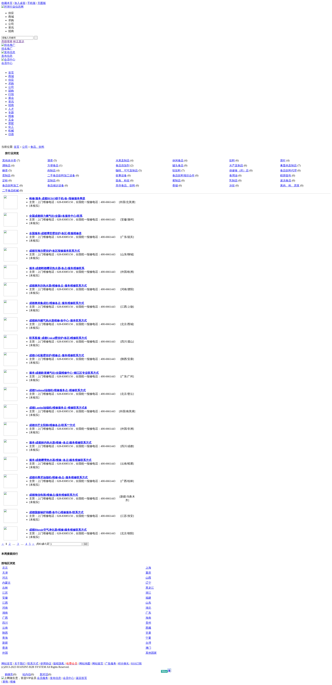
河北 (5, 577)
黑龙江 (150, 587)
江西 (5, 602)
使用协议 (45, 663)
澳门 (148, 647)
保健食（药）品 (239, 170)
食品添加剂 (123, 165)
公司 (25, 146)
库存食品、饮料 (125, 185)
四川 (5, 622)
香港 (5, 647)
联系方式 (32, 663)
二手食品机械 (10, 190)
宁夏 (148, 637)
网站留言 (97, 663)
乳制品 (233, 180)
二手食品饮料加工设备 (61, 175)
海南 (148, 617)
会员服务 (42, 678)
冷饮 (232, 185)
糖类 (5, 170)
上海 (148, 567)
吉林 (5, 587)
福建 (148, 597)
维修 (13, 681)
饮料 (232, 160)
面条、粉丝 (123, 180)
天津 (5, 572)
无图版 (42, 3)
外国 (5, 652)
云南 (5, 627)
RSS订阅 (136, 663)
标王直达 (18, 41)
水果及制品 (123, 160)
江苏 (5, 592)
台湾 (148, 642)
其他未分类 (9, 160)
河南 (5, 607)
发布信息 (55, 678)
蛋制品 (6, 175)
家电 (5, 681)
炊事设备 (121, 175)
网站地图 (84, 663)
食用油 (233, 175)
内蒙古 (6, 582)
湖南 (5, 612)
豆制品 (51, 180)
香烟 (175, 185)
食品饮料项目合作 (183, 175)
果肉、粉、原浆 (289, 185)
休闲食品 (177, 160)
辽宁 (148, 582)
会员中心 (68, 678)
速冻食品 (285, 180)
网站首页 (6, 663)
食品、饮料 (37, 146)
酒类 (50, 160)
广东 (148, 612)
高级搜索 (6, 41)
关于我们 (19, 663)
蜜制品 (176, 180)
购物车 (9, 674)
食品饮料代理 (288, 170)
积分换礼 (123, 663)
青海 (5, 637)
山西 (148, 577)
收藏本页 (6, 3)
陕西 (5, 632)
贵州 (148, 622)
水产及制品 (236, 165)
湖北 (148, 607)
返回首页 (81, 678)
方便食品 (52, 165)
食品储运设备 (55, 185)
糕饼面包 (285, 175)
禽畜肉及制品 (288, 165)
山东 (148, 602)
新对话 (44, 674)
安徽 (5, 597)
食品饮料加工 (10, 185)
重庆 (148, 572)
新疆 (5, 642)
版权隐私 (58, 663)
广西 (5, 617)
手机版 (31, 3)
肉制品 (51, 170)
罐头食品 (177, 165)
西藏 (148, 627)
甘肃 (148, 632)
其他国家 (151, 652)
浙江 (148, 592)
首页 (16, 146)
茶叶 (283, 160)
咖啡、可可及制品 (127, 170)
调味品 (6, 165)
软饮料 (176, 170)
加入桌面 (19, 3)
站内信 (26, 674)
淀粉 (5, 180)
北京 (5, 567)
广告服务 (110, 663)
